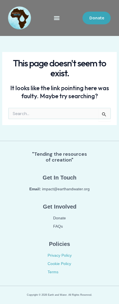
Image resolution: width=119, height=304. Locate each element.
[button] (56, 18)
